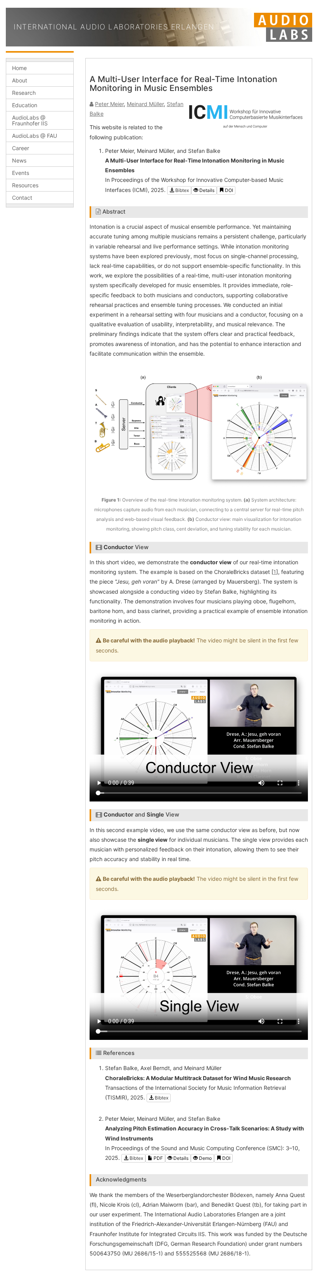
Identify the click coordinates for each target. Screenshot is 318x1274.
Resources (25, 185)
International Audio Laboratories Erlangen (114, 26)
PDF (157, 1158)
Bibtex (181, 190)
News (19, 160)
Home (19, 68)
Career (20, 148)
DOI (228, 190)
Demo (205, 1158)
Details (206, 190)
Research (24, 92)
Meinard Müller (145, 104)
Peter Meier (109, 104)
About (19, 80)
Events (20, 173)
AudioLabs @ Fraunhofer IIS (30, 120)
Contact (22, 197)
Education (24, 105)
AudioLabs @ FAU (34, 135)
